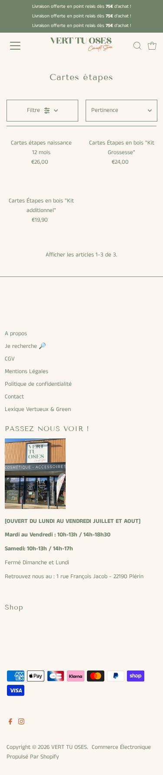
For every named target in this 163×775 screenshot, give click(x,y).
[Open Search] (137, 46)
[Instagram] (21, 723)
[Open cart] (152, 45)
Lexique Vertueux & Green (38, 409)
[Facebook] (10, 723)
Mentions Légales (26, 371)
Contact (14, 397)
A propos (16, 334)
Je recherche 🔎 (25, 346)
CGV (10, 359)
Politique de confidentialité (38, 384)
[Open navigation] (22, 46)
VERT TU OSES (69, 747)
